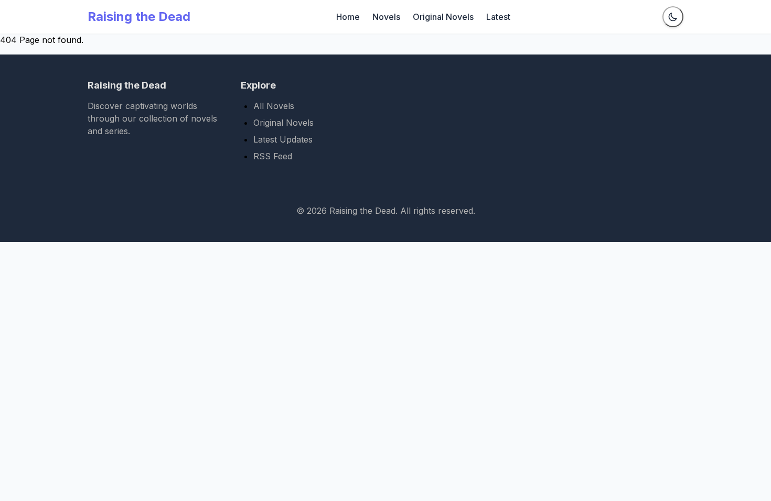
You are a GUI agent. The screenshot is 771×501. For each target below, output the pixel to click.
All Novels (273, 106)
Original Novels (443, 17)
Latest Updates (283, 139)
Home (348, 17)
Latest (498, 17)
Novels (386, 17)
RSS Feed (272, 156)
